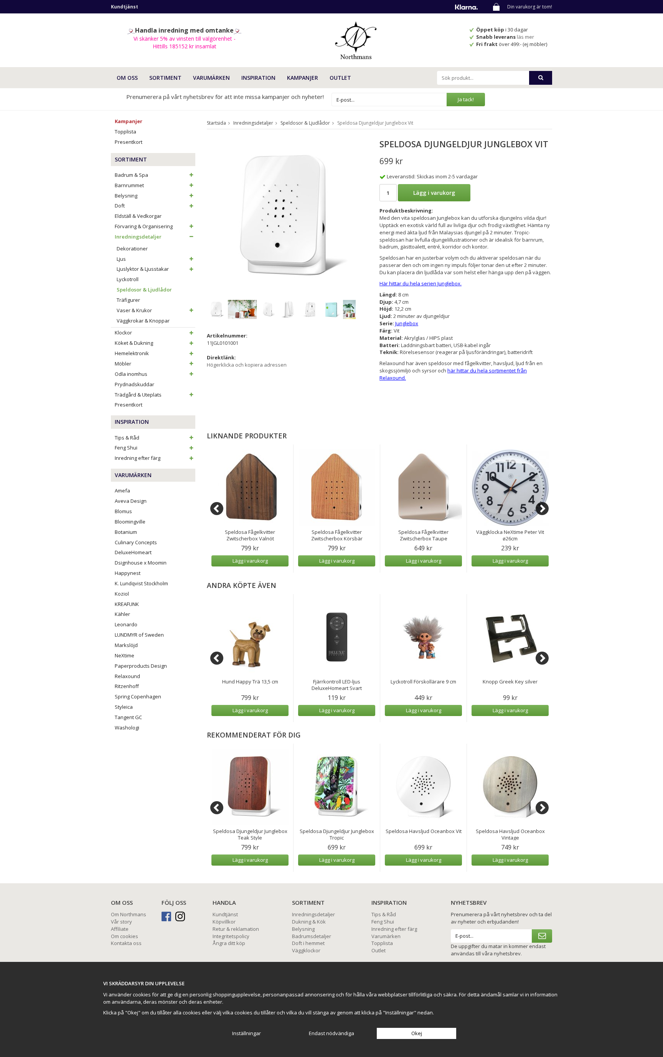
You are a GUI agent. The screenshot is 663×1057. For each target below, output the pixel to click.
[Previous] (216, 508)
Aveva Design (131, 500)
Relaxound (127, 676)
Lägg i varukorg (434, 192)
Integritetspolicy (231, 936)
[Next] (542, 508)
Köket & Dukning (134, 342)
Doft (120, 205)
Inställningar (246, 1033)
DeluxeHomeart (133, 552)
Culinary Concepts (136, 542)
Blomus (123, 511)
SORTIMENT (165, 77)
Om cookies (124, 936)
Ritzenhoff (127, 686)
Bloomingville (130, 521)
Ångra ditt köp (229, 943)
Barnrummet (129, 185)
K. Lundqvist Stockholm (141, 583)
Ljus (121, 258)
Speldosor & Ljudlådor (144, 289)
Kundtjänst (225, 914)
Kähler (122, 614)
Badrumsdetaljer (311, 936)
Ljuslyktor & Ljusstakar (143, 268)
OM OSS (127, 77)
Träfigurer (128, 299)
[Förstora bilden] (284, 215)
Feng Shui (126, 447)
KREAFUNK (127, 604)
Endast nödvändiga (331, 1033)
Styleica (124, 706)
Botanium (126, 531)
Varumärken (386, 936)
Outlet (340, 77)
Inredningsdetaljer (138, 236)
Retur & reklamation (236, 928)
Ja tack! (466, 99)
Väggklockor (306, 950)
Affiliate (120, 928)
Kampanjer (302, 77)
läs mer (526, 36)
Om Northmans (128, 914)
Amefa (122, 490)
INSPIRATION (258, 77)
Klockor (123, 332)
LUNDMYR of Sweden (139, 634)
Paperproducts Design (141, 665)
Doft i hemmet (308, 943)
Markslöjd (126, 645)
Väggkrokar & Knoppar (143, 320)
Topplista (125, 131)
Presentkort (128, 141)
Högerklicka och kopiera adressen (247, 364)
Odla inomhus (131, 373)
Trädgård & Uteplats (138, 394)
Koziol (122, 593)
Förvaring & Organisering (144, 226)
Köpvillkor (224, 921)
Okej (416, 1033)
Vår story (121, 921)
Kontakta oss (126, 943)
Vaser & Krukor (134, 310)
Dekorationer (132, 248)
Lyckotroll (128, 279)
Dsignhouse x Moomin (141, 562)
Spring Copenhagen (138, 696)
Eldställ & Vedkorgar (138, 215)
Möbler (123, 363)
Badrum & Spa (131, 174)
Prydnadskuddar (134, 384)
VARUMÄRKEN (211, 77)
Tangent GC (128, 717)
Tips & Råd (127, 437)
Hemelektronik (132, 353)
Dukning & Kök (309, 921)
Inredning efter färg (137, 457)
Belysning (126, 195)
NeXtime (124, 655)
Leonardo (126, 624)
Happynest (127, 573)
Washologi (127, 727)
